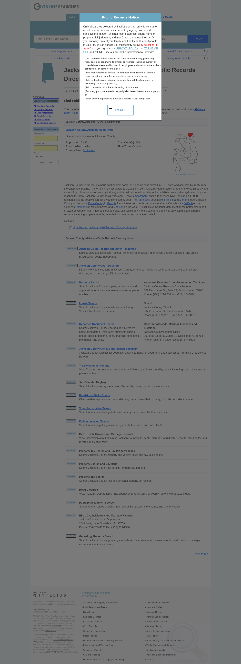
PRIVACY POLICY (127, 48)
